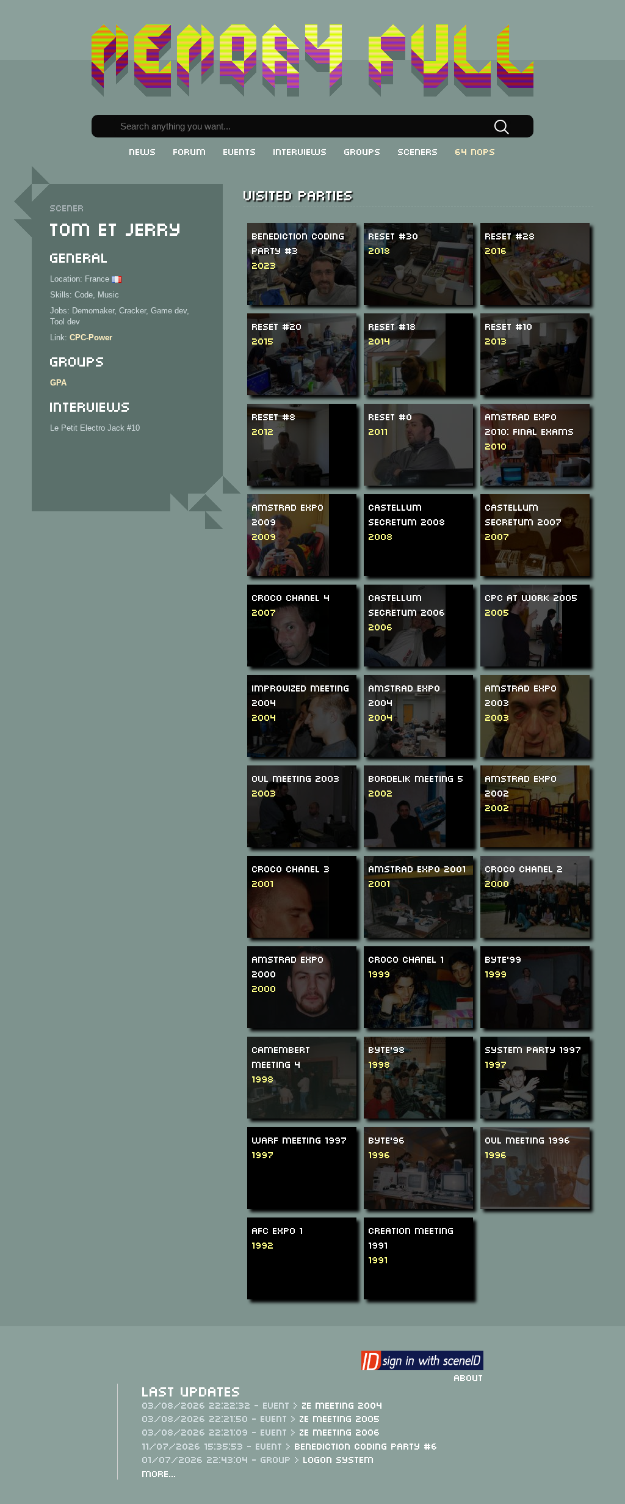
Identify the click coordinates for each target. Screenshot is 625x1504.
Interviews (300, 151)
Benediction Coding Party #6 (366, 1445)
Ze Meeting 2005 (340, 1418)
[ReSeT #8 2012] (288, 457)
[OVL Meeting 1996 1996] (541, 1167)
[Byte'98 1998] (405, 1096)
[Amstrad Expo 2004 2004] (405, 729)
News (142, 151)
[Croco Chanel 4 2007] (288, 638)
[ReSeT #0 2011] (418, 444)
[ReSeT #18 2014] (405, 367)
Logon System (338, 1459)
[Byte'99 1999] (546, 986)
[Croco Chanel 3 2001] (288, 918)
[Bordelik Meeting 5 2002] (405, 827)
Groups (362, 151)
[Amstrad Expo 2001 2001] (423, 896)
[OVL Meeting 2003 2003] (301, 805)
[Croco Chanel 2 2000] (542, 896)
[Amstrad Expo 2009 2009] (288, 548)
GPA (58, 382)
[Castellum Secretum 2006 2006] (405, 638)
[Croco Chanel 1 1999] (426, 986)
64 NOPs (475, 151)
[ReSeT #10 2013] (535, 353)
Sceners (418, 151)
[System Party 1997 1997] (534, 1076)
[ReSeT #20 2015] (319, 353)
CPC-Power (91, 337)
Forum (189, 151)
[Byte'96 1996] (425, 1167)
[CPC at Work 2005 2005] (521, 638)
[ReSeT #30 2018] (418, 263)
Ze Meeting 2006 (340, 1431)
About (468, 1377)
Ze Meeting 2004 (342, 1404)
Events (239, 151)
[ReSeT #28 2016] (535, 263)
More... (159, 1473)
